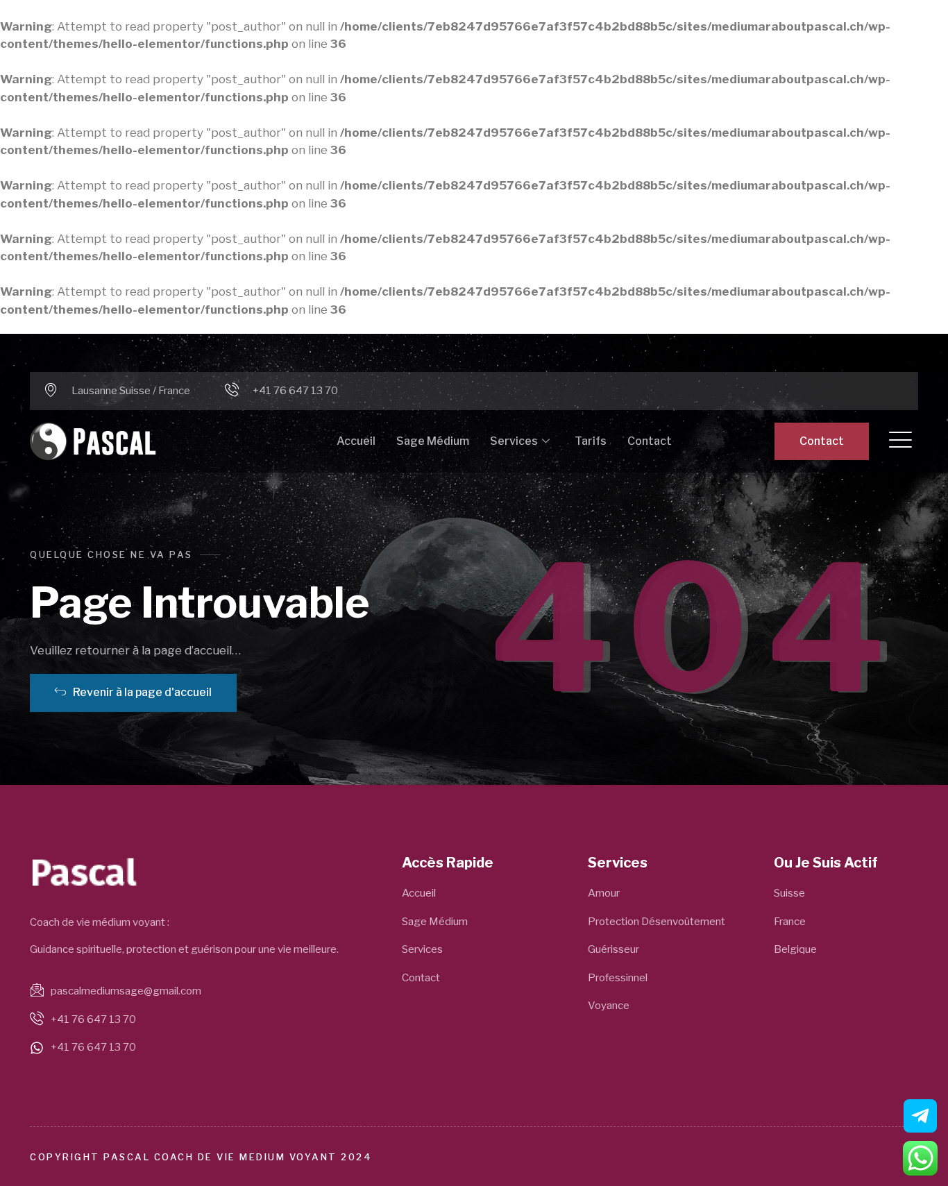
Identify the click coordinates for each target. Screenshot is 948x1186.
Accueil (356, 441)
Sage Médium (432, 441)
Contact (649, 441)
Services (514, 441)
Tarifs (591, 441)
